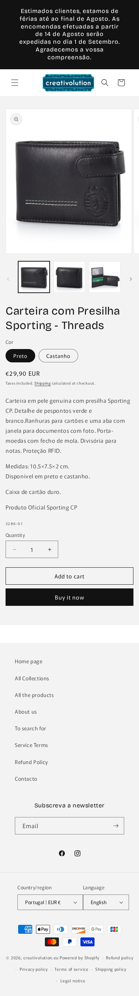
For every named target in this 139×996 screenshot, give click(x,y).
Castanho (58, 355)
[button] (15, 82)
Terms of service (71, 969)
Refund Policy (31, 762)
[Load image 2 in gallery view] (69, 277)
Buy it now (70, 597)
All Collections (32, 678)
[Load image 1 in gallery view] (34, 277)
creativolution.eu (41, 957)
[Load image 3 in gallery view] (104, 277)
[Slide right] (131, 279)
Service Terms (31, 744)
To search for (30, 728)
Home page (28, 661)
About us (26, 711)
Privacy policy (34, 969)
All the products (34, 694)
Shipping (42, 383)
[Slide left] (8, 279)
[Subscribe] (115, 825)
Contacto (26, 778)
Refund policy (119, 957)
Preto (20, 355)
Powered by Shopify (79, 957)
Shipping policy (110, 969)
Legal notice (72, 980)
